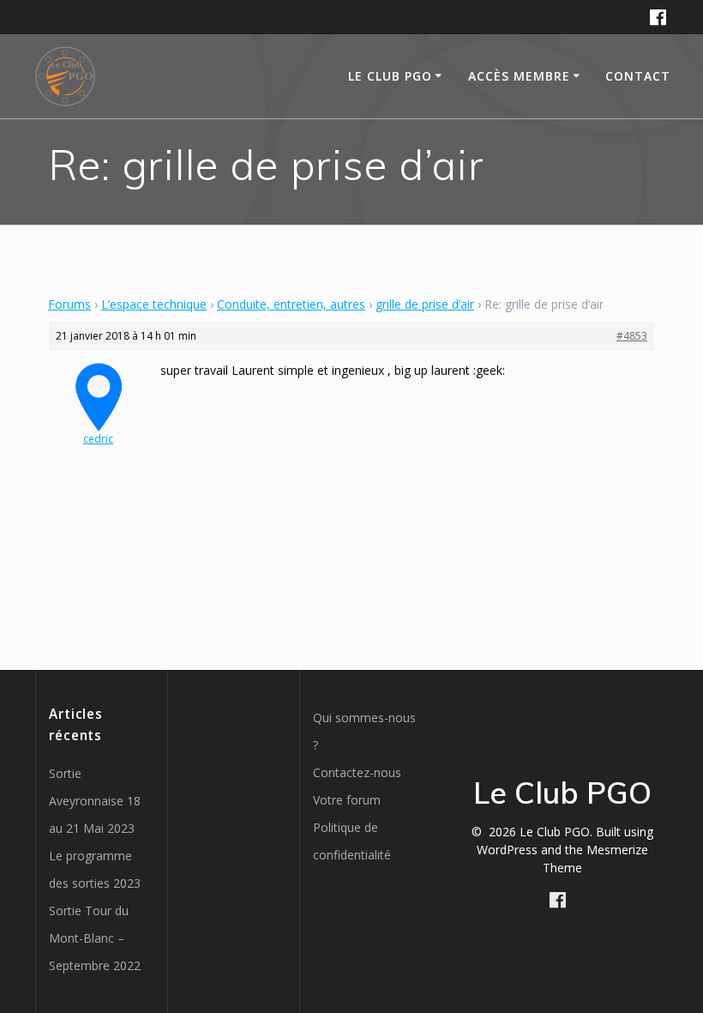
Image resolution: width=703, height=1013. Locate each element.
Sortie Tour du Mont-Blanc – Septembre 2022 (95, 938)
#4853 (631, 336)
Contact (637, 76)
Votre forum (347, 800)
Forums (69, 304)
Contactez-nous (357, 772)
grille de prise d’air (425, 304)
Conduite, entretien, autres (291, 304)
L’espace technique (154, 304)
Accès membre (519, 76)
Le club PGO (390, 76)
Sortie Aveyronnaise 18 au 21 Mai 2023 (95, 800)
